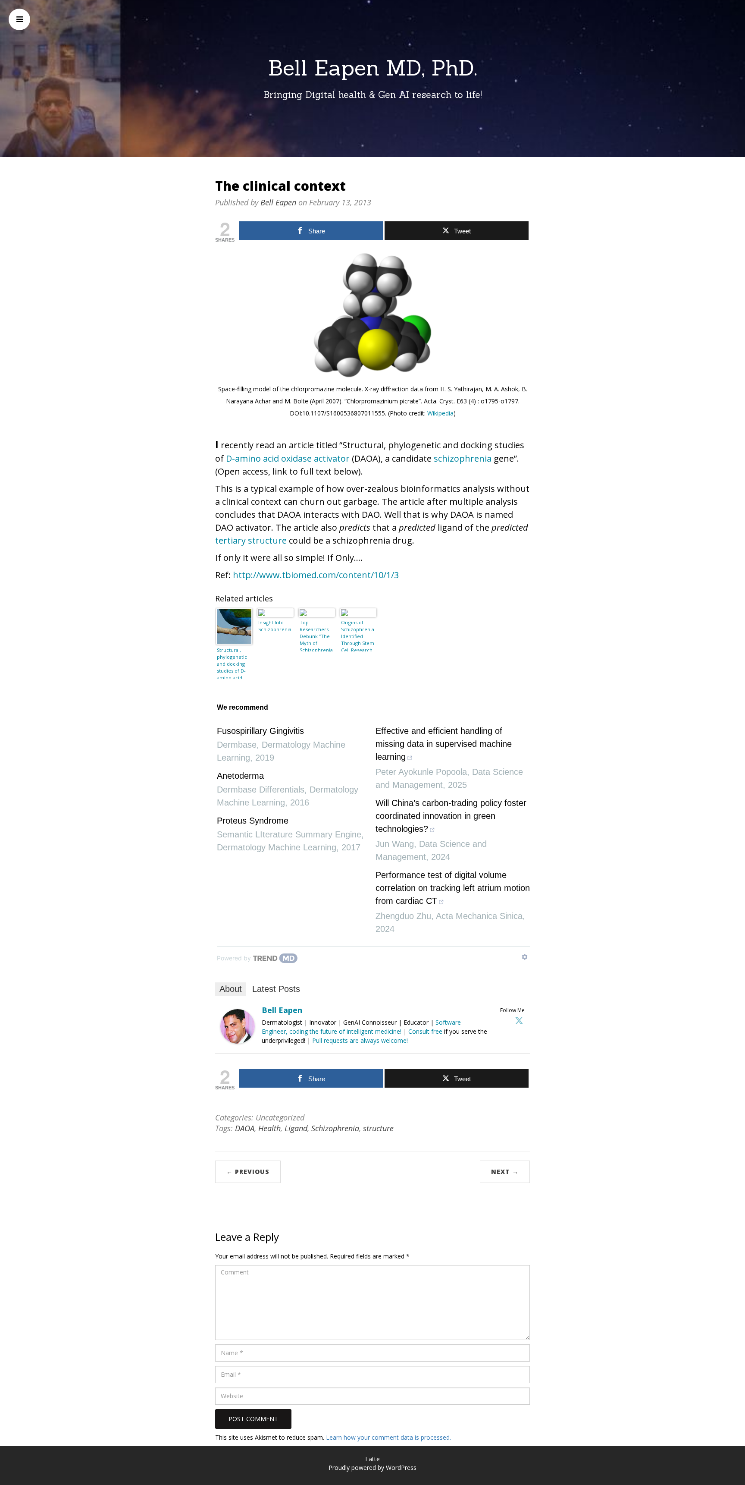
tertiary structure (251, 540)
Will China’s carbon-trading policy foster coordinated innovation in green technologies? (451, 816)
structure (378, 1128)
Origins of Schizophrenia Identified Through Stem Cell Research (357, 635)
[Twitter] (519, 1020)
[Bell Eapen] (237, 1025)
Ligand (296, 1128)
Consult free (426, 1031)
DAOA (244, 1128)
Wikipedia (440, 413)
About (230, 989)
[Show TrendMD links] (524, 956)
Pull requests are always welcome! (360, 1040)
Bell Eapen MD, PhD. (372, 68)
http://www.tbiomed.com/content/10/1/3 (316, 575)
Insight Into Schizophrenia (274, 625)
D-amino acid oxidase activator (288, 458)
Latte (372, 1459)
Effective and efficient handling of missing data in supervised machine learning (444, 743)
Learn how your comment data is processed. (388, 1437)
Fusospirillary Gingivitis (260, 731)
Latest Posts (276, 989)
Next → (505, 1171)
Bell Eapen (278, 202)
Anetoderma (240, 775)
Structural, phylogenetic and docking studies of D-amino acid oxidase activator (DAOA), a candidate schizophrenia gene (233, 663)
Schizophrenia (335, 1128)
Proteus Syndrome (252, 820)
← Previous (247, 1171)
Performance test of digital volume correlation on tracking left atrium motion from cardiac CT (453, 888)
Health (269, 1128)
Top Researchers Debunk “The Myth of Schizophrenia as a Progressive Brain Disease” (316, 635)
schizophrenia (462, 458)
